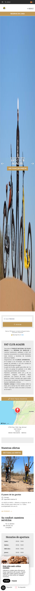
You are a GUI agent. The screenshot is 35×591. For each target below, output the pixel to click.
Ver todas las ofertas (18, 168)
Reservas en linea (17, 14)
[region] (15, 570)
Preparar (14, 581)
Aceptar (6, 581)
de (7, 319)
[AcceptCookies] (3, 587)
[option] (17, 484)
